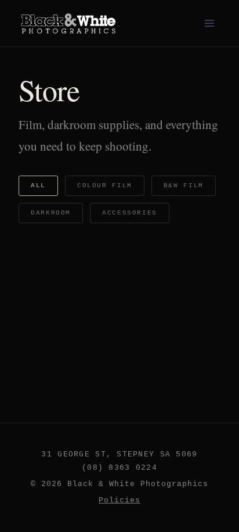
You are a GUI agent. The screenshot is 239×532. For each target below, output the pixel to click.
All (38, 185)
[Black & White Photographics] (69, 23)
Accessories (129, 212)
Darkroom (51, 212)
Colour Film (104, 185)
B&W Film (184, 185)
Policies (119, 500)
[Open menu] (209, 23)
